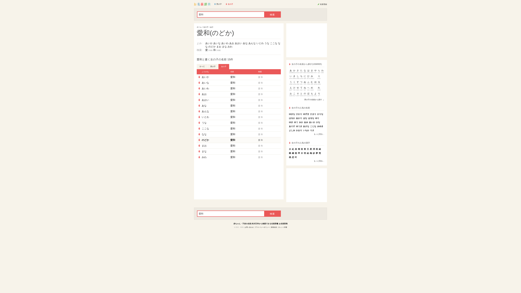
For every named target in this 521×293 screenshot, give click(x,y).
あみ (306, 122)
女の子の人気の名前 (301, 108)
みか (301, 122)
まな (224, 46)
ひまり (313, 114)
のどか (212, 46)
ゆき (291, 122)
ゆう (296, 122)
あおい (238, 43)
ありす (292, 126)
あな (245, 43)
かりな (320, 114)
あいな (217, 43)
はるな (311, 118)
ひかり (299, 114)
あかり (299, 118)
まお (218, 46)
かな (318, 122)
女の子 (205, 27)
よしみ (292, 130)
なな (204, 134)
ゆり (317, 118)
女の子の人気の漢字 (301, 143)
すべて (202, 67)
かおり (299, 130)
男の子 (213, 67)
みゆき (320, 126)
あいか (209, 43)
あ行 (211, 27)
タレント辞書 (282, 227)
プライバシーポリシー (262, 227)
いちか (306, 130)
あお (231, 43)
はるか (292, 118)
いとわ (260, 43)
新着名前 (274, 227)
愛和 (232, 77)
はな (305, 118)
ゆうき (299, 126)
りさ (312, 130)
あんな (252, 43)
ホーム (199, 27)
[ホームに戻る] (202, 4)
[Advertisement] (217, 180)
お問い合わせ (249, 227)
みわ (230, 46)
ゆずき (306, 114)
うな (266, 43)
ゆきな (292, 114)
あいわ (225, 43)
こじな (313, 126)
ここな (273, 43)
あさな (306, 126)
